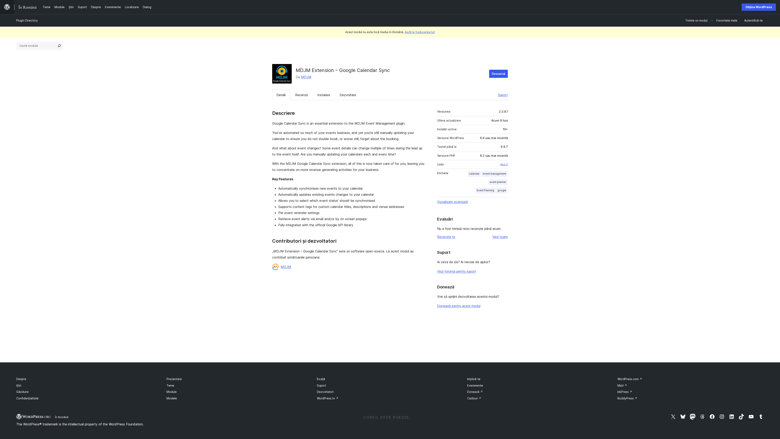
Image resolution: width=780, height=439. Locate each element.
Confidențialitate (27, 398)
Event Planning (485, 190)
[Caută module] (59, 46)
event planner (498, 182)
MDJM (306, 77)
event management (494, 173)
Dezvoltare (348, 95)
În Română (61, 417)
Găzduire (22, 391)
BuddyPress (627, 398)
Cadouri (474, 398)
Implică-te (473, 379)
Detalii (281, 95)
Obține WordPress (758, 7)
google (501, 190)
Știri (18, 385)
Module (172, 391)
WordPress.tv (327, 398)
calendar (474, 173)
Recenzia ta (446, 237)
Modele (172, 398)
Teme (170, 385)
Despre (21, 379)
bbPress (625, 391)
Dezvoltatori (325, 391)
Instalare (323, 95)
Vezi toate (500, 237)
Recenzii (301, 95)
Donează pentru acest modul (458, 306)
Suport (503, 95)
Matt (622, 385)
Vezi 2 (504, 164)
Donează (475, 391)
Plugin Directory (27, 20)
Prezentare (174, 379)
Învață (321, 379)
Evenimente (475, 385)
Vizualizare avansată (452, 202)
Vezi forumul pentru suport (456, 271)
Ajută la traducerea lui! (420, 32)
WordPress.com (630, 379)
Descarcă (498, 73)
